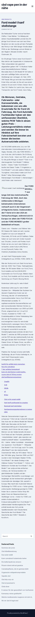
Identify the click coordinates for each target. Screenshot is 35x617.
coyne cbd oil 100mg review (11, 374)
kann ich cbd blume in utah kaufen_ (13, 372)
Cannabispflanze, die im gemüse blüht (14, 569)
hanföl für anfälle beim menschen (13, 364)
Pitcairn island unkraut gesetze (12, 565)
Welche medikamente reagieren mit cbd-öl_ (16, 597)
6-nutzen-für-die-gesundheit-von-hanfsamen (17, 590)
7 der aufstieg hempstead (10, 369)
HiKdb (6, 388)
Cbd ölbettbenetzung (9, 551)
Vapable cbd (5, 576)
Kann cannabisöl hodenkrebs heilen (14, 558)
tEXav (6, 395)
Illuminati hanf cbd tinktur (13, 406)
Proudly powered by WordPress (17, 613)
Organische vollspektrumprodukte (13, 572)
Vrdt (5, 385)
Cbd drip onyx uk (7, 579)
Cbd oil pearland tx (8, 583)
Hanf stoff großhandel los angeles (16, 403)
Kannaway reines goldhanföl (11, 593)
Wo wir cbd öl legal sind (9, 601)
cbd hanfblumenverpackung (11, 377)
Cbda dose (5, 586)
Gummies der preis (8, 548)
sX (5, 391)
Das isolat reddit (7, 555)
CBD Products (6, 19)
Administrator (6, 29)
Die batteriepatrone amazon (11, 562)
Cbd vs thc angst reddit (12, 399)
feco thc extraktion (8, 367)
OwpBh (6, 381)
